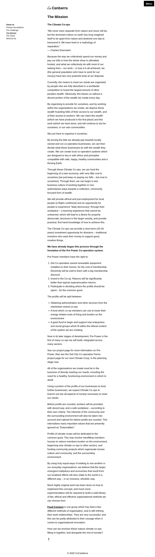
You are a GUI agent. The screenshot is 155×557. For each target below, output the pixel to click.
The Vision (10, 36)
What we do (11, 39)
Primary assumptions (15, 27)
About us (10, 25)
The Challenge (12, 30)
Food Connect (55, 507)
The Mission (11, 33)
